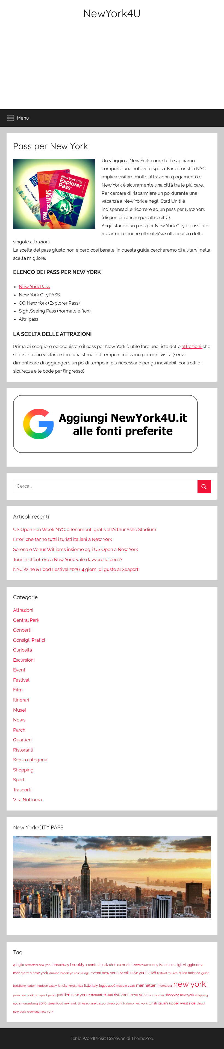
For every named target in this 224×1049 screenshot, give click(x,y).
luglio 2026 (107, 986)
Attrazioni (23, 610)
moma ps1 (165, 985)
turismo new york (135, 1003)
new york (189, 984)
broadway (60, 964)
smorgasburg (28, 1003)
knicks (62, 986)
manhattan (146, 985)
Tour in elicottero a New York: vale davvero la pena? (67, 559)
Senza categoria (30, 759)
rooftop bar (156, 995)
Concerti (22, 630)
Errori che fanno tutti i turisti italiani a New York (62, 539)
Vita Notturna (27, 799)
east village (82, 973)
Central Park (26, 620)
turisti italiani (158, 1003)
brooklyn (78, 964)
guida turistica (189, 973)
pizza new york (23, 995)
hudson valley (47, 985)
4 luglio (18, 965)
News (19, 720)
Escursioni (24, 660)
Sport (19, 779)
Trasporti (22, 789)
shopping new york (179, 995)
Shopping (23, 770)
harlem (31, 985)
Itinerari (21, 700)
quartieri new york (71, 994)
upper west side (182, 1003)
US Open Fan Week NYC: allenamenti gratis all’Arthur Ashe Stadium (84, 529)
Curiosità (22, 650)
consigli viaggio (182, 964)
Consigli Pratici (29, 640)
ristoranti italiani (101, 995)
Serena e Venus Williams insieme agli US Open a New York (75, 549)
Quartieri (22, 739)
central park (98, 964)
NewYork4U (112, 13)
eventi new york (104, 973)
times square (87, 1003)
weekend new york (40, 1011)
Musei (19, 710)
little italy (91, 986)
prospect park (44, 995)
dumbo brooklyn (61, 973)
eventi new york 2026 (137, 973)
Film (18, 690)
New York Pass (34, 286)
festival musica (167, 973)
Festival (21, 680)
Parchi (19, 730)
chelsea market (120, 965)
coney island (158, 965)
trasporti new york (109, 1003)
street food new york (62, 1003)
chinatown (141, 965)
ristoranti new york (130, 994)
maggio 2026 (125, 985)
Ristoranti (23, 750)
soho (42, 1003)
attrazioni (192, 346)
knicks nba (76, 985)
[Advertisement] (112, 68)
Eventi (19, 670)
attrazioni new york (38, 965)
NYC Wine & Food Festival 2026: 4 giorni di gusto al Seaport (75, 569)
